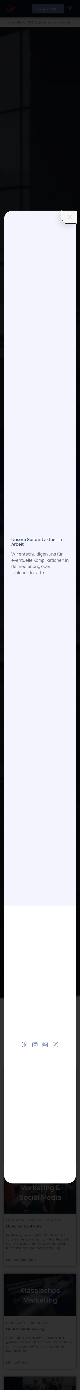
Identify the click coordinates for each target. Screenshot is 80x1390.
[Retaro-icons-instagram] (35, 1044)
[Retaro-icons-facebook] (24, 1044)
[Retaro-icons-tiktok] (55, 1044)
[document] (40, 695)
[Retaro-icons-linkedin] (45, 1044)
